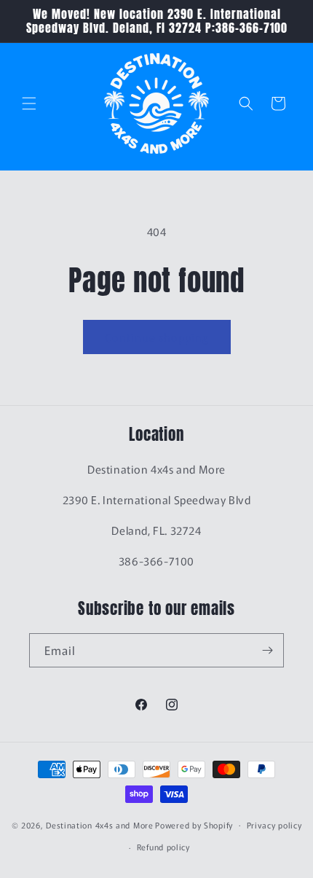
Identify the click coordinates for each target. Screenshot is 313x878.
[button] (29, 103)
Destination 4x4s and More (100, 824)
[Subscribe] (267, 650)
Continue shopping (157, 337)
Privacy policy (274, 825)
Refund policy (163, 846)
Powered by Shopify (194, 824)
